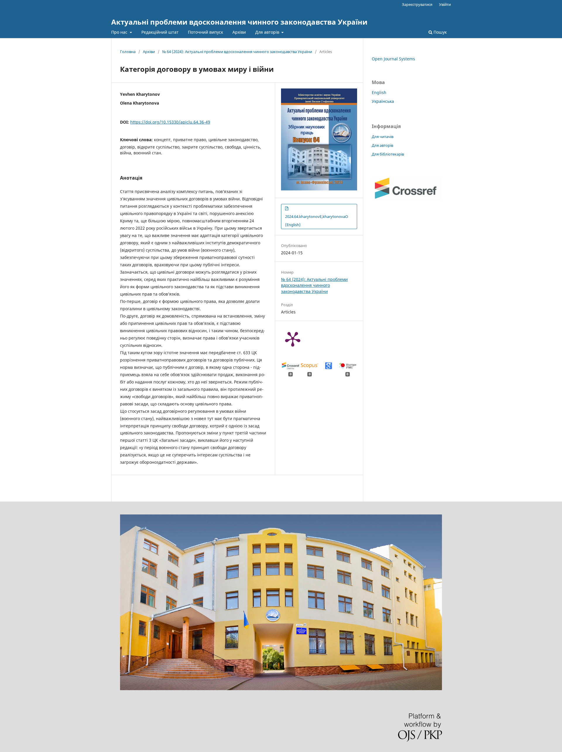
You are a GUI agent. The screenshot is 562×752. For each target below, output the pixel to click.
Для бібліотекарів (388, 154)
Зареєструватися (417, 4)
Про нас (119, 32)
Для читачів (382, 136)
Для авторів (267, 32)
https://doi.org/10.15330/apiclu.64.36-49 (170, 122)
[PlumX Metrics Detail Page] (292, 338)
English (379, 92)
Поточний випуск (205, 32)
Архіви (239, 32)
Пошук (439, 32)
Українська (383, 101)
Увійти (445, 4)
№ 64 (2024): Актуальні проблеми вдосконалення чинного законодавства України (237, 51)
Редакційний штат (160, 32)
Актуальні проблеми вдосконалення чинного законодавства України (239, 22)
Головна (128, 51)
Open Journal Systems (393, 59)
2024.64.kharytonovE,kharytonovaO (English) (316, 220)
